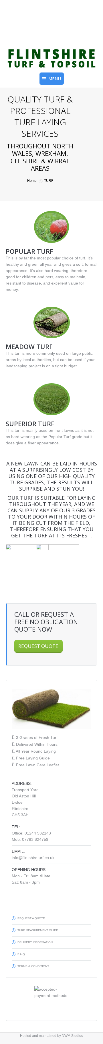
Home (32, 181)
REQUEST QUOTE (38, 646)
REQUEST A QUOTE (31, 918)
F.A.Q (21, 954)
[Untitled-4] (81, 559)
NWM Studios (72, 1036)
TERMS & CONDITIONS (33, 966)
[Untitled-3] (57, 565)
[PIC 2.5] (27, 565)
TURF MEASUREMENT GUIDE (37, 930)
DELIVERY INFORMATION (35, 942)
